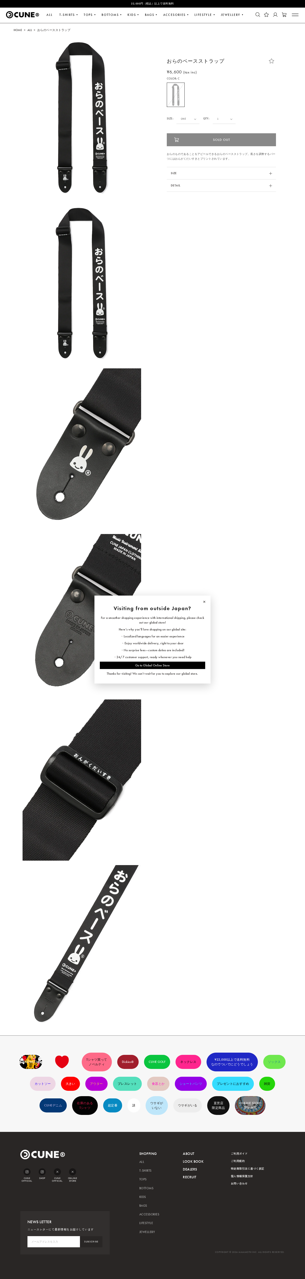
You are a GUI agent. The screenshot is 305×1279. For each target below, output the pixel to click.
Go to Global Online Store (152, 665)
